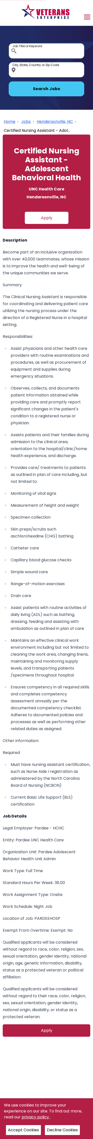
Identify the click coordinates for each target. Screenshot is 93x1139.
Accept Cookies (23, 1130)
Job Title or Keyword (14, 44)
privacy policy (36, 1117)
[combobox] (46, 51)
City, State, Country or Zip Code (14, 63)
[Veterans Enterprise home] (46, 12)
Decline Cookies (62, 1130)
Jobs (26, 121)
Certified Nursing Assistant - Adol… (37, 130)
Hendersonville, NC (55, 121)
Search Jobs (46, 89)
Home (9, 121)
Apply (46, 218)
